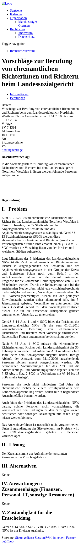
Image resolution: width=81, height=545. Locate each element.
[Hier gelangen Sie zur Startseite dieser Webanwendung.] (7, 3)
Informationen (19, 94)
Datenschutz (26, 36)
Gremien (24, 25)
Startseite (16, 10)
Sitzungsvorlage (12, 150)
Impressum (25, 33)
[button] (18, 18)
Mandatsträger (27, 21)
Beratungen (17, 98)
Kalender (16, 14)
